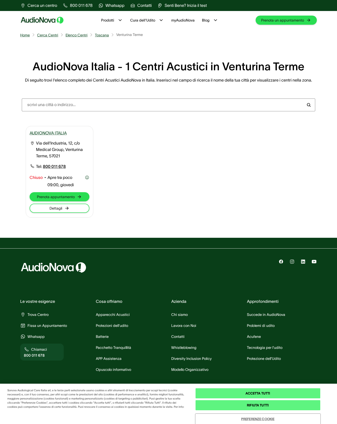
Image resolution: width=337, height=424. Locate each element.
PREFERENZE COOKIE (257, 419)
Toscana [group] (102, 35)
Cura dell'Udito (142, 20)
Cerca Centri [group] (47, 35)
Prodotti (107, 20)
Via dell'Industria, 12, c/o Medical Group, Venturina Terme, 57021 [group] (59, 149)
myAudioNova (183, 20)
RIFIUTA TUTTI (258, 405)
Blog (206, 20)
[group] (38, 5)
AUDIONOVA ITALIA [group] (48, 133)
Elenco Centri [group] (77, 35)
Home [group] (25, 35)
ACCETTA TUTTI (258, 393)
